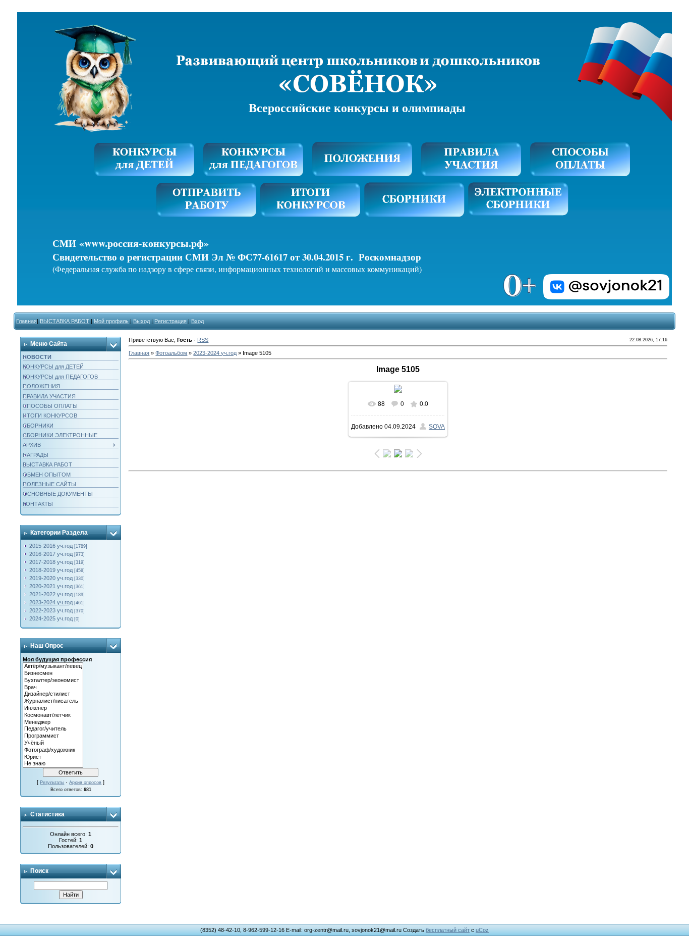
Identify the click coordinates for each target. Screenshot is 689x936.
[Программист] (53, 736)
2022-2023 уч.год (51, 610)
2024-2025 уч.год (51, 618)
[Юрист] (53, 757)
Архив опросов (85, 782)
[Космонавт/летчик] (53, 715)
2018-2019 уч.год (51, 570)
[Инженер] (53, 708)
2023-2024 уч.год (51, 602)
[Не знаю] (53, 763)
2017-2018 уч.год (51, 562)
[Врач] (53, 687)
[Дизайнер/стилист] (53, 694)
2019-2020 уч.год (51, 578)
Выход (141, 321)
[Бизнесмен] (53, 673)
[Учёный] (53, 743)
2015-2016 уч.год (51, 546)
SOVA (437, 426)
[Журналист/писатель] (53, 701)
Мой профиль (111, 321)
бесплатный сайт (448, 930)
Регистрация (170, 321)
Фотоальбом (171, 353)
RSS (202, 340)
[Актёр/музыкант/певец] (53, 666)
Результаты (52, 782)
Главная (26, 321)
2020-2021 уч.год (51, 586)
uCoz (482, 930)
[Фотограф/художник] (53, 750)
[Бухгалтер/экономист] (53, 680)
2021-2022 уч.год (51, 594)
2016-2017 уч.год (51, 554)
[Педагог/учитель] (53, 729)
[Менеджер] (53, 722)
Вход (197, 321)
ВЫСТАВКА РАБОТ (64, 321)
